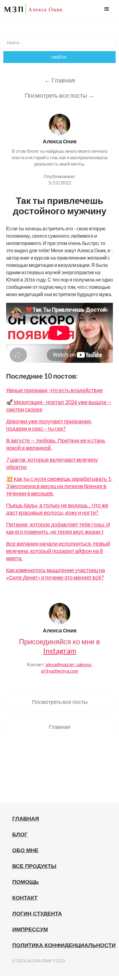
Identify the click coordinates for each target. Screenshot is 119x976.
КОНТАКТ (25, 898)
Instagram (59, 650)
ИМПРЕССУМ (30, 929)
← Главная (59, 80)
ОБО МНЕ (25, 850)
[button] (107, 9)
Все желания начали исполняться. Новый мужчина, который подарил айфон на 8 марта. (58, 550)
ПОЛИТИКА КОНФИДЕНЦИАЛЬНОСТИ (64, 945)
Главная (59, 726)
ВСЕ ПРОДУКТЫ (34, 866)
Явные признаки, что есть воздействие (54, 390)
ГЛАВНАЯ (25, 819)
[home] (33, 9)
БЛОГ (19, 834)
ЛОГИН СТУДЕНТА (37, 914)
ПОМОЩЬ (25, 882)
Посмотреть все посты (60, 701)
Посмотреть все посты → (59, 95)
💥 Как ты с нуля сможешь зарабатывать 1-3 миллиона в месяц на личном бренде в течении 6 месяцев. (59, 486)
